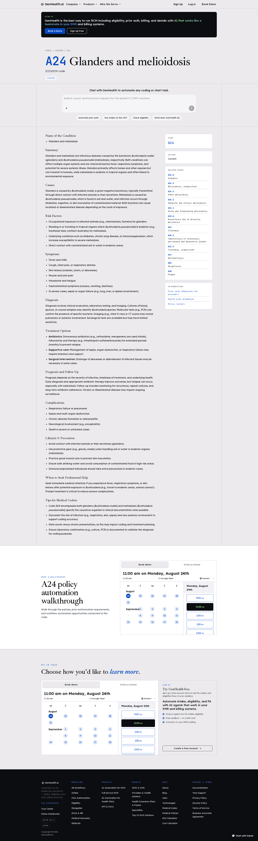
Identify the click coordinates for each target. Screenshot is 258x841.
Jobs (164, 798)
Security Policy (199, 803)
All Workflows (78, 788)
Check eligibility (140, 117)
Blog (164, 793)
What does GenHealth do (167, 117)
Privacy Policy (199, 798)
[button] (73, 4)
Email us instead (192, 564)
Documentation (200, 788)
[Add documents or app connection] (66, 108)
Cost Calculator (170, 823)
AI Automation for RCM (113, 788)
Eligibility (76, 803)
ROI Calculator (169, 818)
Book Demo (209, 4)
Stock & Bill (77, 813)
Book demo (145, 564)
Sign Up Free (77, 31)
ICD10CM (59, 50)
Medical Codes (169, 808)
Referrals (76, 823)
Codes (48, 50)
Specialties (137, 810)
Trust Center (47, 808)
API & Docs (108, 806)
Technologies (168, 803)
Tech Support (199, 793)
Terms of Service (200, 808)
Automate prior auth (88, 117)
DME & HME (138, 788)
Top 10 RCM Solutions (143, 815)
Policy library (176, 304)
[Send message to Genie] (191, 108)
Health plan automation (181, 299)
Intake (75, 793)
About (165, 788)
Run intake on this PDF (116, 117)
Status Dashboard (50, 814)
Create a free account (186, 748)
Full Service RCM (110, 793)
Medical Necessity (81, 818)
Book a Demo (55, 31)
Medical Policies (170, 813)
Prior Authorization (81, 798)
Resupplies (77, 808)
